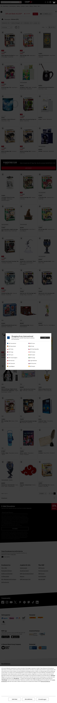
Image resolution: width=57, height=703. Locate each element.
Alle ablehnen (28, 699)
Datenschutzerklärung (45, 681)
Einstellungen (42, 699)
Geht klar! (14, 699)
